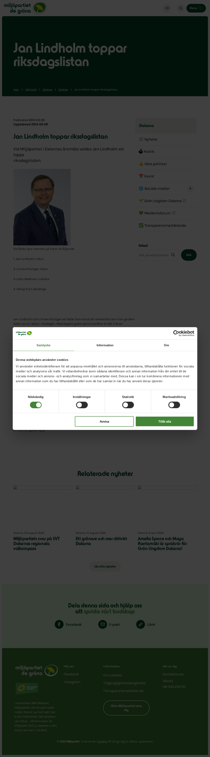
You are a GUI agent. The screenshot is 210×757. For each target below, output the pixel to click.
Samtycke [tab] (44, 345)
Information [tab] (105, 345)
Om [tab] (166, 345)
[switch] (82, 405)
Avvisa (104, 421)
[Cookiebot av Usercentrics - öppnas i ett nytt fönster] (176, 333)
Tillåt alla (164, 421)
